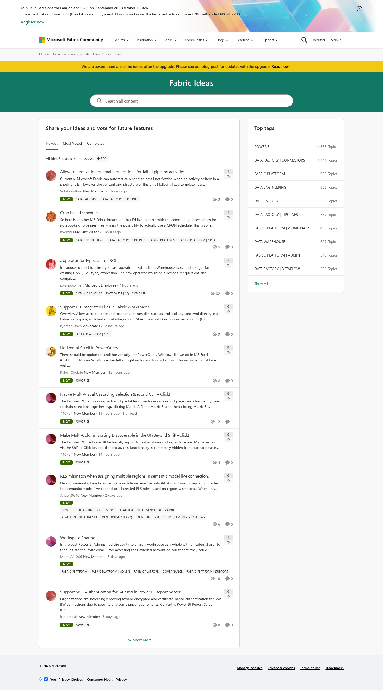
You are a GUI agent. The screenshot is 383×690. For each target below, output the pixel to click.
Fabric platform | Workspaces (282, 227)
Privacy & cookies (281, 667)
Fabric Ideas (92, 54)
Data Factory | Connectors (279, 160)
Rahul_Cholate (71, 372)
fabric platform (269, 173)
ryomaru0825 (71, 325)
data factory (266, 200)
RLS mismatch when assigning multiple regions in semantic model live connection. (134, 476)
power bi (262, 146)
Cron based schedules (80, 212)
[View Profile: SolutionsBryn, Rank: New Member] (51, 175)
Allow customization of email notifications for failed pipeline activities (122, 171)
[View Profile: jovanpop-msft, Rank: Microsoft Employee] (51, 264)
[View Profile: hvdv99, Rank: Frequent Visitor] (51, 216)
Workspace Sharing (77, 537)
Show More (142, 639)
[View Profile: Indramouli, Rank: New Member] (51, 596)
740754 (66, 413)
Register (319, 40)
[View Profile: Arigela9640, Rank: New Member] (51, 480)
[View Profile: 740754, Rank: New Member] (51, 398)
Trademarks (334, 667)
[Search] (304, 40)
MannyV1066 (71, 556)
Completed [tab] (95, 143)
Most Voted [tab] (72, 143)
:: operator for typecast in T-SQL (88, 260)
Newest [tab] (52, 143)
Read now (280, 66)
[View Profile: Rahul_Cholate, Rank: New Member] (51, 351)
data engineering (270, 187)
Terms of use (310, 667)
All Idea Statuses (59, 159)
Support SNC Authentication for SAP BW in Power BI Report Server (120, 591)
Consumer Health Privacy (107, 679)
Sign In (336, 40)
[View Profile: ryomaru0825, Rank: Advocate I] (51, 311)
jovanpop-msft (72, 285)
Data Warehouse (269, 241)
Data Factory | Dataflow (277, 268)
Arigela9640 (69, 495)
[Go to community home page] (71, 40)
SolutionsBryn (71, 190)
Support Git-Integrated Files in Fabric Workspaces (105, 307)
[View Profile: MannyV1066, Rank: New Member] (51, 541)
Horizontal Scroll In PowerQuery (89, 347)
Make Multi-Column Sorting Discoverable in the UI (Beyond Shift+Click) (124, 435)
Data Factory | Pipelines (276, 214)
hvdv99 (66, 231)
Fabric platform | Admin (277, 255)
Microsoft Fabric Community (58, 54)
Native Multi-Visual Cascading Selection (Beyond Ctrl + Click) (115, 394)
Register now (33, 22)
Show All (261, 283)
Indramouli (68, 616)
